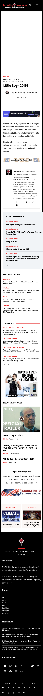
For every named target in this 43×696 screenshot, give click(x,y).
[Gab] (20, 201)
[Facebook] (3, 104)
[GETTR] (23, 201)
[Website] (16, 671)
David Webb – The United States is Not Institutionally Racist (32, 524)
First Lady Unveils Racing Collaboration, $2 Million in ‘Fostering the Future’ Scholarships (20, 342)
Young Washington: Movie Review (20, 224)
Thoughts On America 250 (17, 249)
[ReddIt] (29, 104)
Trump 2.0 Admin (10, 338)
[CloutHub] (13, 201)
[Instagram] (26, 201)
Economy (6, 279)
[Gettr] (21, 666)
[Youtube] (17, 204)
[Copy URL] (34, 104)
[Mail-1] (21, 671)
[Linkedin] (24, 104)
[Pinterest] (19, 104)
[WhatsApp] (9, 104)
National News (11, 274)
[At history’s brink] (21, 419)
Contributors (15, 216)
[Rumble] (33, 201)
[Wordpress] (10, 671)
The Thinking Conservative (25, 92)
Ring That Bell (12, 241)
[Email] (39, 104)
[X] (13, 204)
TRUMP (6, 305)
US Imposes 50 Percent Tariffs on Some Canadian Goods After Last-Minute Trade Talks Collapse (20, 332)
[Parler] (29, 201)
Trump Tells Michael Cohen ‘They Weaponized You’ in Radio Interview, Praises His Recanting (20, 310)
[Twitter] (16, 666)
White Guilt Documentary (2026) (19, 459)
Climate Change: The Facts (11, 525)
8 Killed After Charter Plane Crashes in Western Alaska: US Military (18, 300)
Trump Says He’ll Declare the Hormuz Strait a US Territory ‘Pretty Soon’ (21, 360)
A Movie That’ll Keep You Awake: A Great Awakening (24, 233)
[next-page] (11, 265)
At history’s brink (13, 435)
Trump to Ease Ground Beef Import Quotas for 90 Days (20, 283)
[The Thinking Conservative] (9, 92)
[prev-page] (7, 265)
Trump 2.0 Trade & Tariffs (13, 328)
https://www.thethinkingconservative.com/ (25, 174)
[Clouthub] (8, 693)
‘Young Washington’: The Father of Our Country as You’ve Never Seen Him (20, 448)
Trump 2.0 (8, 323)
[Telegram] (14, 104)
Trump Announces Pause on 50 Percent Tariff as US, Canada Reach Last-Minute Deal (21, 351)
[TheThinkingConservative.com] (14, 5)
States (6, 288)
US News (6, 297)
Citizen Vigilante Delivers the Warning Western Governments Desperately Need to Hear (22, 259)
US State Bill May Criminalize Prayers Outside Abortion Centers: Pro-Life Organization (21, 292)
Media (6, 76)
